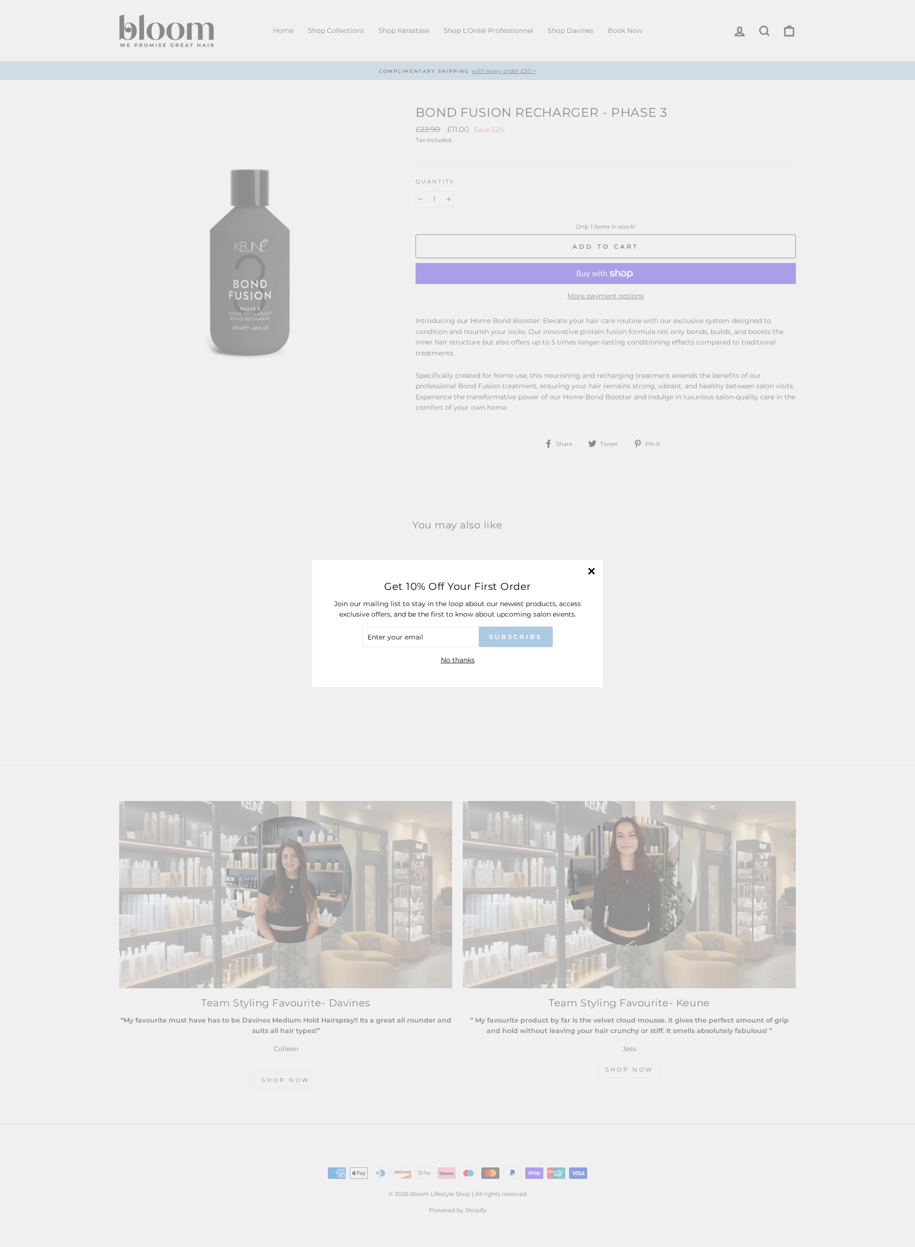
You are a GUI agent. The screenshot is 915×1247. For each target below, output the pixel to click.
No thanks (458, 660)
